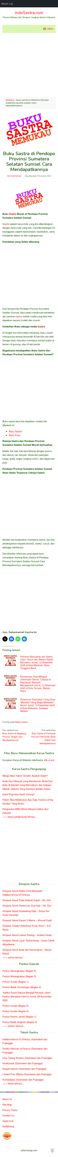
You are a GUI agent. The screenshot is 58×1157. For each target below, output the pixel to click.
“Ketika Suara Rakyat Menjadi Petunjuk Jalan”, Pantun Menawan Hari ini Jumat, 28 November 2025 (27, 996)
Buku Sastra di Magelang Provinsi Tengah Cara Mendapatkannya (14, 735)
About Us (7, 1099)
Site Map (7, 1104)
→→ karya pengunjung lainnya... (19, 816)
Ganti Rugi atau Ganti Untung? (18, 794)
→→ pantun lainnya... (13, 1025)
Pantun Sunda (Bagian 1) (15, 981)
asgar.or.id (7, 1120)
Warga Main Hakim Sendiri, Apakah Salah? (25, 775)
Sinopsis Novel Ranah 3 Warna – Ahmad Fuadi (27, 920)
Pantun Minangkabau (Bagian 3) (19, 976)
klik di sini (49, 760)
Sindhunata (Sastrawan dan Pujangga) (22, 1063)
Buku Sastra (15, 431)
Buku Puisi (14, 435)
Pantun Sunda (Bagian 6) (15, 1005)
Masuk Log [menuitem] (7, 3)
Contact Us (8, 1115)
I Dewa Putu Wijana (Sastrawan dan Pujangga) (27, 1074)
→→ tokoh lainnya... (13, 1083)
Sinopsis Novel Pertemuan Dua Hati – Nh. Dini (26, 905)
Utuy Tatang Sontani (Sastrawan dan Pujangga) (27, 1057)
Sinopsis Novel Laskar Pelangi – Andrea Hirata (27, 935)
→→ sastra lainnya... (13, 957)
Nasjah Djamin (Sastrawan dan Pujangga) (24, 1068)
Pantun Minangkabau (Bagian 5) (19, 970)
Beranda (10, 100)
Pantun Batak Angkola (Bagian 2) (19, 1022)
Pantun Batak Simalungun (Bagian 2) (21, 987)
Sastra (12, 214)
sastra (18, 316)
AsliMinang (8, 1126)
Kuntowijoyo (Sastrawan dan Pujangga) (23, 1079)
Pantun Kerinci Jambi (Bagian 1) (19, 1016)
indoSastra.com (29, 13)
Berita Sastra (21, 721)
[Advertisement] (29, 65)
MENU (50, 29)
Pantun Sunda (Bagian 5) (15, 1011)
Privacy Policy (10, 1110)
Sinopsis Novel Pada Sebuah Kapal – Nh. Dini (26, 900)
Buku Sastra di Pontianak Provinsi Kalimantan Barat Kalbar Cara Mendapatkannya (43, 737)
